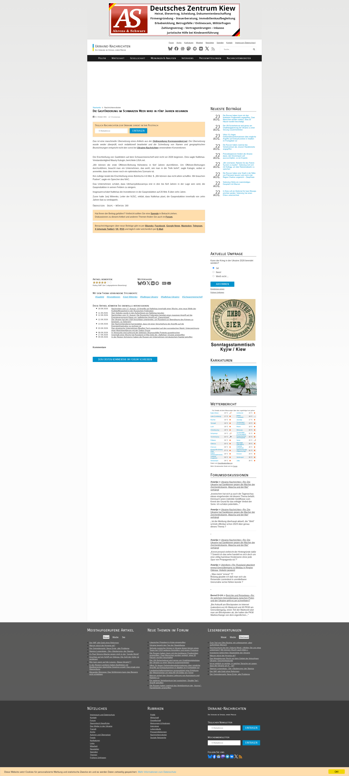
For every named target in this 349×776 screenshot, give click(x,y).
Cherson (213, 447)
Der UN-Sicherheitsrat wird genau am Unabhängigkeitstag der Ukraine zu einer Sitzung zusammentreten (239, 128)
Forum (171, 43)
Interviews (187, 58)
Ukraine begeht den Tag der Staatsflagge (167, 645)
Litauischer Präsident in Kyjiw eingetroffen (168, 642)
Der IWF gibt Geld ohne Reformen (104, 643)
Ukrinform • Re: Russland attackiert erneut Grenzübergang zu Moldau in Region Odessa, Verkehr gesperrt (232, 567)
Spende (155, 213)
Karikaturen (188, 43)
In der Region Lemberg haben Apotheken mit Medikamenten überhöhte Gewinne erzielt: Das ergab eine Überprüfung (114, 667)
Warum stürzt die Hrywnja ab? (102, 645)
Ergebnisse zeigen (217, 289)
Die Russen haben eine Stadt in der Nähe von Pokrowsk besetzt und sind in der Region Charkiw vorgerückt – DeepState (239, 175)
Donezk (239, 454)
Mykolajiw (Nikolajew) (240, 443)
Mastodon (188, 48)
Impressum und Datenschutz (102, 715)
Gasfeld (100, 297)
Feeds (92, 737)
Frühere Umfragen (217, 292)
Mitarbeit (199, 43)
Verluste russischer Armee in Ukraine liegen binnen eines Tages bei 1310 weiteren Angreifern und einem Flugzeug (174, 649)
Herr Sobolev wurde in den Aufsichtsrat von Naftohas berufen (137, 313)
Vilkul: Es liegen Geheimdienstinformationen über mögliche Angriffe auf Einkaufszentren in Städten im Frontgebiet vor (239, 138)
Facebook (176, 48)
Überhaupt (244, 637)
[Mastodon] (223, 756)
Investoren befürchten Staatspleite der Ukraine (230, 653)
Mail (169, 283)
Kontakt (229, 43)
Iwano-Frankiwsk (240, 416)
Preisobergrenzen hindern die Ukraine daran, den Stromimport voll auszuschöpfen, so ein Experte (237, 156)
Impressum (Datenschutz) (245, 43)
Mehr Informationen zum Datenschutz (157, 771)
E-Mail (160, 229)
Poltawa (213, 440)
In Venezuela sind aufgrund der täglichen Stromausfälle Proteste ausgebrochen (145, 332)
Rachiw (212, 420)
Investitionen (114, 297)
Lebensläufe (155, 729)
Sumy (238, 440)
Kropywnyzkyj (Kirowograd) (241, 436)
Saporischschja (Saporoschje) (242, 450)
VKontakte (201, 48)
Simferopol (240, 457)
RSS (213, 48)
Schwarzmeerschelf (192, 297)
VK (117, 229)
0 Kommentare (115, 117)
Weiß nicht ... (222, 276)
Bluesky (170, 48)
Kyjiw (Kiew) (214, 413)
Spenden (220, 43)
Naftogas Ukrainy (149, 297)
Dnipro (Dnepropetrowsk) (216, 453)
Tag (123, 637)
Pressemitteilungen (210, 58)
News (182, 48)
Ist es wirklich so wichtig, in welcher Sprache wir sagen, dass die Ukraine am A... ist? (233, 664)
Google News (173, 226)
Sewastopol (214, 460)
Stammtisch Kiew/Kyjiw (100, 723)
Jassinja (239, 420)
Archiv (179, 43)
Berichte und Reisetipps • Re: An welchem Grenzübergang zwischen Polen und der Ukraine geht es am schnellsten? (232, 598)
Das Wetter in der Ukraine (101, 726)
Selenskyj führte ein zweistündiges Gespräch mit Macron (236, 183)
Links (92, 743)
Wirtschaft (118, 58)
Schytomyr (214, 433)
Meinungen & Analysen (163, 58)
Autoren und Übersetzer (100, 735)
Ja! (217, 268)
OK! (337, 771)
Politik (102, 58)
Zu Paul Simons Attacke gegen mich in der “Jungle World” (114, 654)
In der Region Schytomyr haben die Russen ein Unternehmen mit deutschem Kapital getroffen (151, 337)
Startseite (97, 107)
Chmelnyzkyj (214, 430)
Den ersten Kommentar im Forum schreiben (125, 359)
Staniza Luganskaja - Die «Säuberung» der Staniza (111, 651)
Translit (93, 729)
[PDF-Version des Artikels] (164, 283)
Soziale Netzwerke (158, 737)
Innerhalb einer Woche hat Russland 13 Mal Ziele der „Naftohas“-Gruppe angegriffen (148, 335)
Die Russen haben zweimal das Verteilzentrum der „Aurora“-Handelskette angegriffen (239, 147)
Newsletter (210, 43)
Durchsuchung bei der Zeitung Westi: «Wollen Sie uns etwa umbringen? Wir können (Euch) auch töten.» (235, 649)
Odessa (213, 443)
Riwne (239, 426)
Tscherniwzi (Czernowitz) (241, 423)
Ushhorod (240, 413)
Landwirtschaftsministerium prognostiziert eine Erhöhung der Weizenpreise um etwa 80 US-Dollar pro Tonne (174, 671)
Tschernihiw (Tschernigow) (241, 433)
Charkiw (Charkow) (240, 447)
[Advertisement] (174, 80)
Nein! (218, 272)
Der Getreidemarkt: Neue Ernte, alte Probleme (109, 648)
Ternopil (213, 423)
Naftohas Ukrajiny (170, 297)
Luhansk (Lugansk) (213, 457)
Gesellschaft (137, 58)
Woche (115, 637)
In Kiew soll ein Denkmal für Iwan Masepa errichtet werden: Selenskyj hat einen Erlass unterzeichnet (239, 193)
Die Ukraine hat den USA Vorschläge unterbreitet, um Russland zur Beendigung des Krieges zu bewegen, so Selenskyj (152, 320)
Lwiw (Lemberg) (215, 416)
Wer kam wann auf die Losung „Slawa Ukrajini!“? (110, 662)
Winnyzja (240, 430)
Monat (106, 637)
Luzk (212, 426)
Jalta (238, 460)
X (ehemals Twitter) (104, 229)
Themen (93, 755)
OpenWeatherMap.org (225, 463)
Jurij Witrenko (130, 297)
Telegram (195, 48)
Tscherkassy (214, 437)
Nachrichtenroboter (239, 58)
